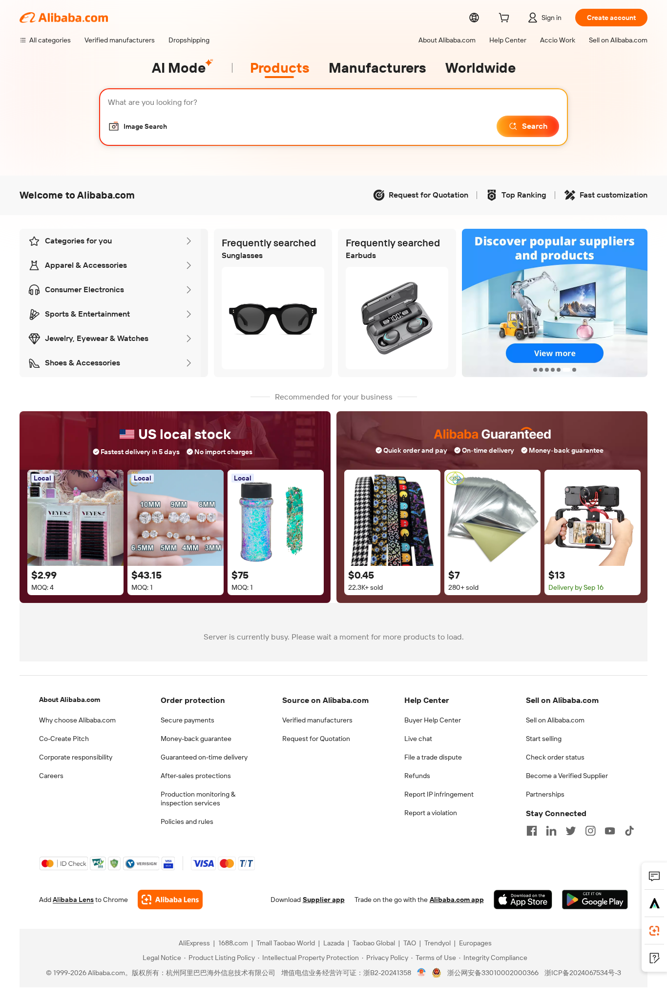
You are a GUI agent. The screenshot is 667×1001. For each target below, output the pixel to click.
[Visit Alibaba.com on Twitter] (571, 831)
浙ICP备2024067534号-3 (582, 973)
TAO (409, 943)
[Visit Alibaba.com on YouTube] (610, 831)
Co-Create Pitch (64, 738)
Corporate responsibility (75, 757)
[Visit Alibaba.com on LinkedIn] (551, 831)
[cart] (506, 19)
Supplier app (324, 899)
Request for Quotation (316, 738)
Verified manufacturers (317, 720)
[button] (137, 126)
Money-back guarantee (196, 738)
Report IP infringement (439, 794)
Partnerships (545, 794)
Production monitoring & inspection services (198, 798)
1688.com (233, 943)
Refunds (417, 776)
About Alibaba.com (69, 699)
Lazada (333, 943)
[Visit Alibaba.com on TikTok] (629, 831)
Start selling (544, 738)
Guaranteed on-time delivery (204, 757)
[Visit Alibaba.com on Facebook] (532, 831)
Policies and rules (187, 821)
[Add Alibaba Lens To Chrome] (170, 899)
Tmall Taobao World (285, 943)
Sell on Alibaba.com (555, 720)
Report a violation (430, 813)
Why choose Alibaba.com (77, 720)
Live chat (418, 738)
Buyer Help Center (432, 720)
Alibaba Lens (73, 899)
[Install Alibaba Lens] (654, 931)
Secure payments (187, 720)
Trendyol (437, 943)
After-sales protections (196, 776)
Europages (475, 943)
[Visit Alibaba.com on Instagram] (590, 831)
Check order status (555, 757)
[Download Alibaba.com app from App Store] (523, 899)
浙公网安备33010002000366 (493, 973)
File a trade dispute (433, 757)
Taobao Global (374, 943)
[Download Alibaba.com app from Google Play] (595, 899)
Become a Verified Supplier (567, 776)
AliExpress (194, 943)
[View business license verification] (421, 973)
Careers (51, 776)
